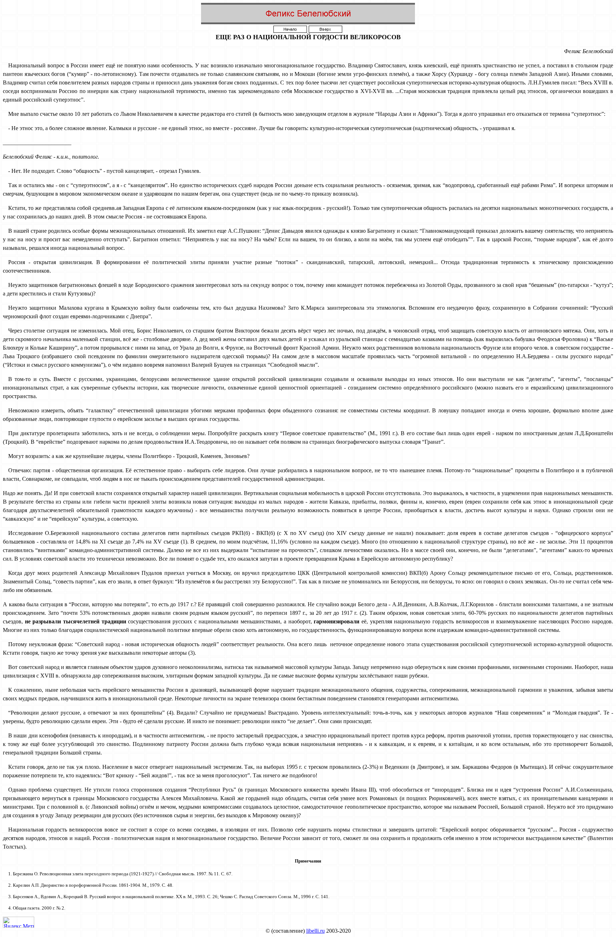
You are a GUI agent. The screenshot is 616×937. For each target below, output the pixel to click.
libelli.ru (315, 931)
